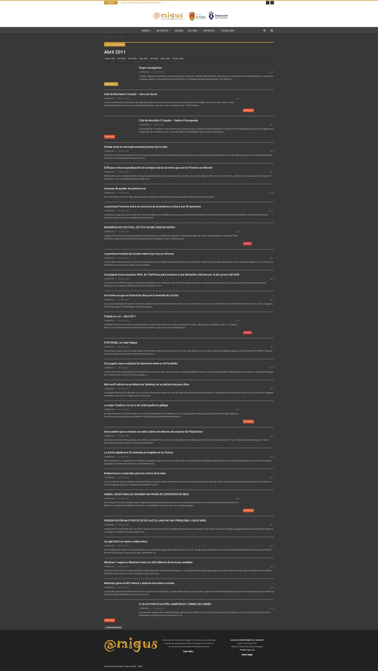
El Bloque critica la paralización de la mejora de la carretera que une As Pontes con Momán (158, 167)
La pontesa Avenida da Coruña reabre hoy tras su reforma (139, 253)
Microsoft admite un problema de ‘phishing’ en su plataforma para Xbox (146, 384)
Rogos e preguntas (150, 67)
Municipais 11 (111, 84)
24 (272, 192)
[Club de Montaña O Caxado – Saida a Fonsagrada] (119, 128)
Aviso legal (247, 654)
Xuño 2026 (132, 58)
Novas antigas (114, 628)
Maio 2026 (143, 58)
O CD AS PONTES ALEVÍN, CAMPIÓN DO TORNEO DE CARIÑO (175, 604)
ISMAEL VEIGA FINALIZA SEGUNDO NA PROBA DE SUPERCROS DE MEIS (146, 494)
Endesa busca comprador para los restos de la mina (135, 473)
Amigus (146, 31)
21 (272, 210)
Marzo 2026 (165, 58)
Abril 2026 (154, 58)
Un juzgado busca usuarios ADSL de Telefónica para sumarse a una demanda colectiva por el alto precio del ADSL (172, 274)
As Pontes (162, 31)
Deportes (208, 31)
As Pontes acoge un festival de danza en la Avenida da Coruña (141, 295)
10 (272, 367)
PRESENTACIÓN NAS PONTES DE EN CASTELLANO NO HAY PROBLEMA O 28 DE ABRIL (155, 520)
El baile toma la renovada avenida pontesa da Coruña (135, 146)
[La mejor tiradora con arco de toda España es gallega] (258, 413)
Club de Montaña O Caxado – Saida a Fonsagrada (168, 120)
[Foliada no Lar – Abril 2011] (258, 324)
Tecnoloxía (227, 31)
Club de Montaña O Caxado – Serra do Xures (130, 94)
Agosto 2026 (110, 58)
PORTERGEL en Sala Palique (120, 342)
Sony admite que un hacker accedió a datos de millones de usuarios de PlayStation (153, 431)
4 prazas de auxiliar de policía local (124, 188)
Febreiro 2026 (178, 58)
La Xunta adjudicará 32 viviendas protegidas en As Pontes (138, 452)
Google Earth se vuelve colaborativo (125, 541)
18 (272, 608)
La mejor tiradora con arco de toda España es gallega (136, 405)
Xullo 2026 (122, 58)
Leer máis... (189, 651)
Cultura (192, 31)
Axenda (179, 31)
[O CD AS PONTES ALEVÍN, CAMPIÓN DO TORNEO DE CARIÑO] (119, 612)
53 (272, 72)
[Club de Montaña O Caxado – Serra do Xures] (258, 102)
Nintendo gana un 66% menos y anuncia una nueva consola (139, 583)
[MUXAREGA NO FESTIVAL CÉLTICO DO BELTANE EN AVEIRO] (258, 235)
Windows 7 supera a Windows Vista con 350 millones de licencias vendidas (148, 562)
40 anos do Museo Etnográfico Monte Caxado (140, 2)
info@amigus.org (247, 650)
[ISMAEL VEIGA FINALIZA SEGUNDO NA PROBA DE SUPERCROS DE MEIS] (258, 502)
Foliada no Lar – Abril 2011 (120, 316)
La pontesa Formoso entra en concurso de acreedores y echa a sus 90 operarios (152, 206)
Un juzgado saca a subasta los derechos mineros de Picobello (141, 363)
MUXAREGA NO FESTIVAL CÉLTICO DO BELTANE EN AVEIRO (139, 227)
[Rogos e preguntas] (119, 76)
